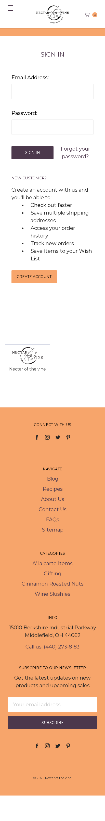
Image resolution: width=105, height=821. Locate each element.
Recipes (53, 489)
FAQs (52, 520)
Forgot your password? (75, 153)
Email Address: (30, 77)
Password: (24, 113)
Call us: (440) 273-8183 (52, 647)
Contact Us (53, 509)
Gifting (52, 574)
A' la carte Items (52, 563)
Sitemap (52, 530)
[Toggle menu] (7, 7)
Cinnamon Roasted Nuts (53, 584)
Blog (52, 479)
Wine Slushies (52, 594)
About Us (52, 499)
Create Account (34, 276)
